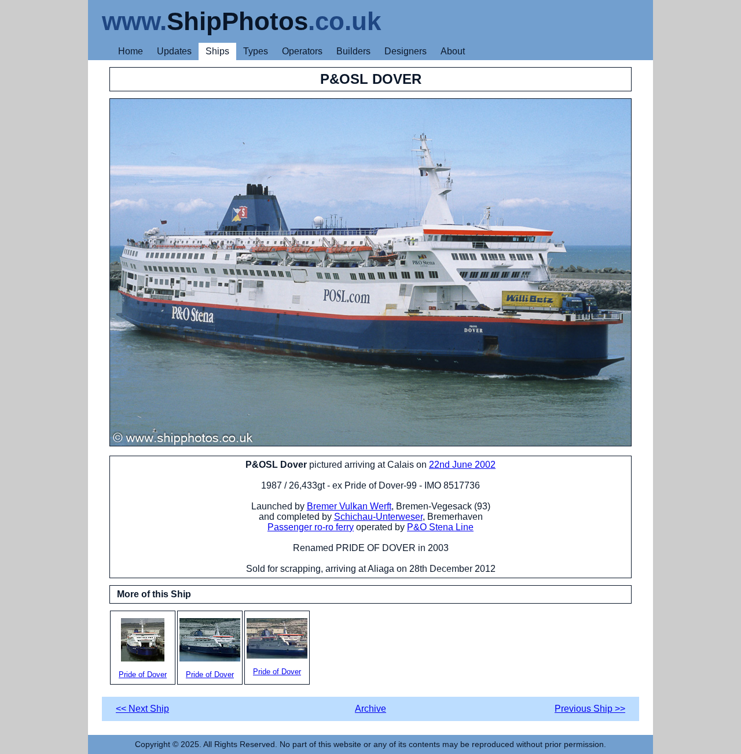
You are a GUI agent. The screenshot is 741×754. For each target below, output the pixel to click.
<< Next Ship (142, 709)
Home (130, 51)
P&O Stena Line (440, 527)
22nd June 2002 (462, 465)
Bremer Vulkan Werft (349, 506)
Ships (217, 51)
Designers (405, 51)
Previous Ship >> (590, 709)
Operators (302, 51)
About (453, 51)
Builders (353, 51)
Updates (174, 51)
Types (255, 51)
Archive (370, 709)
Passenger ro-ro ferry (310, 527)
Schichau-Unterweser (378, 517)
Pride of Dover (143, 674)
